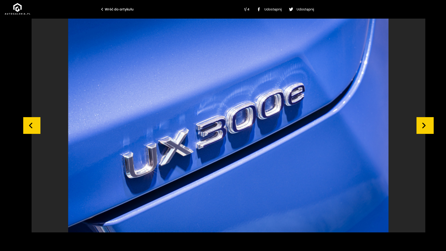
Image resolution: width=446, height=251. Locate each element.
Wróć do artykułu (119, 9)
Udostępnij (273, 9)
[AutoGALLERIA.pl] (17, 8)
